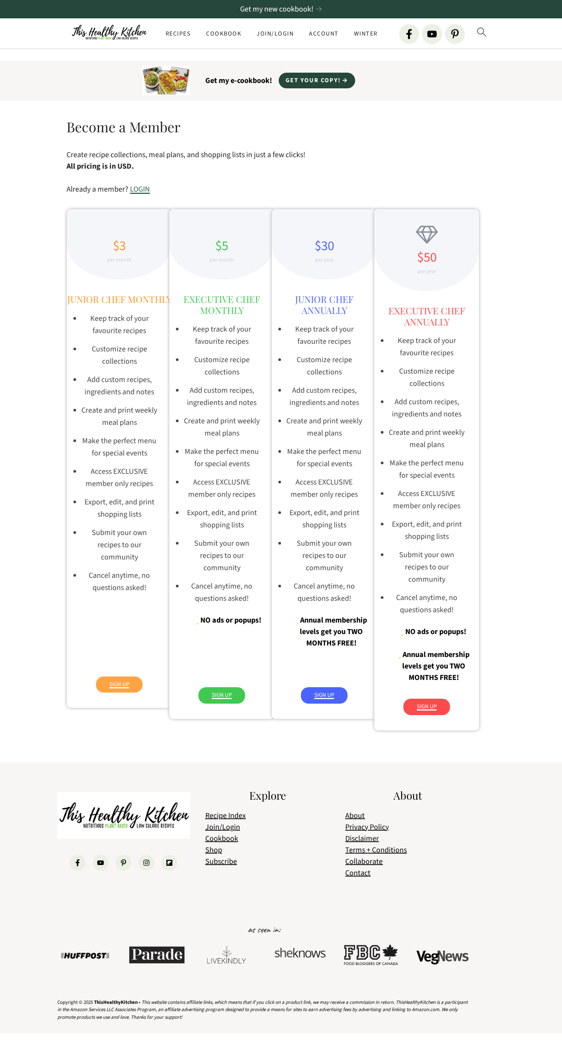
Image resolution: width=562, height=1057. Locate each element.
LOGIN (140, 189)
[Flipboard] (169, 863)
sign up (119, 684)
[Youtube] (432, 34)
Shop (213, 850)
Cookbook (223, 33)
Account (324, 33)
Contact (357, 873)
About (355, 815)
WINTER (366, 33)
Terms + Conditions (376, 850)
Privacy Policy (367, 827)
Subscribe (221, 861)
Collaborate (364, 861)
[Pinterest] (455, 34)
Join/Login (275, 33)
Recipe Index (225, 815)
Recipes (178, 33)
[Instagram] (146, 863)
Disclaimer (362, 838)
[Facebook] (409, 34)
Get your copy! (313, 80)
